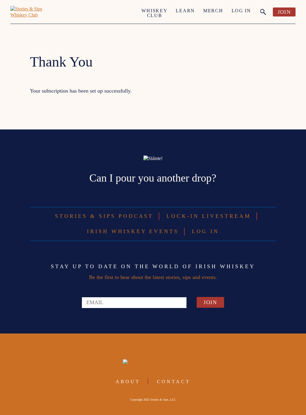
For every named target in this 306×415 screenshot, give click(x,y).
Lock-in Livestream (208, 216)
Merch (213, 10)
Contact (173, 381)
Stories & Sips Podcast (104, 216)
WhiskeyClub (154, 13)
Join (284, 12)
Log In (241, 10)
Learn (185, 10)
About (128, 381)
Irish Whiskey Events (133, 231)
